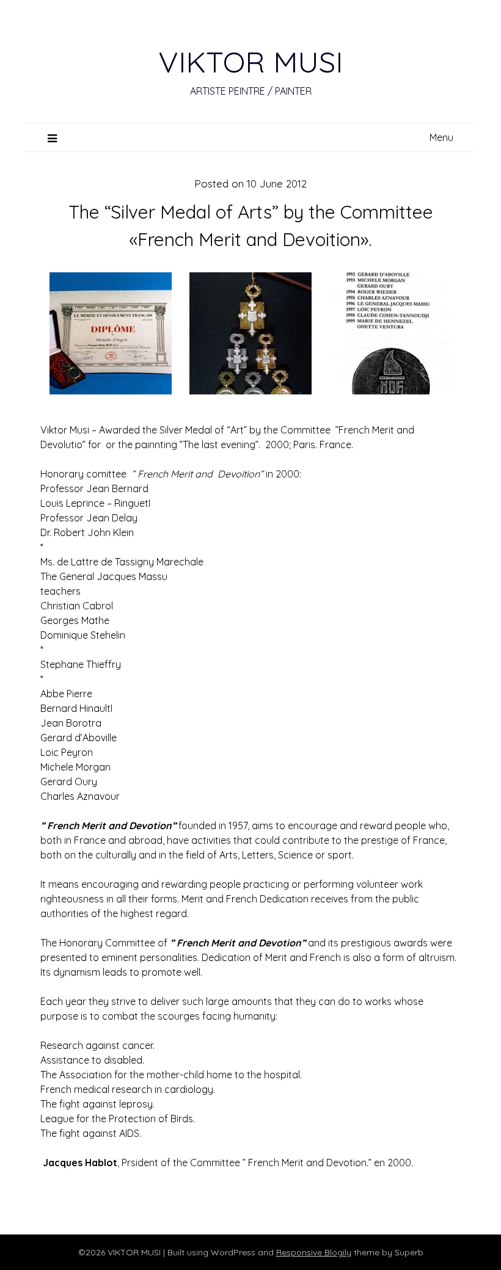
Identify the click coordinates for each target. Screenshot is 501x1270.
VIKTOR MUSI (250, 61)
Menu (441, 137)
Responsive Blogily (313, 1252)
